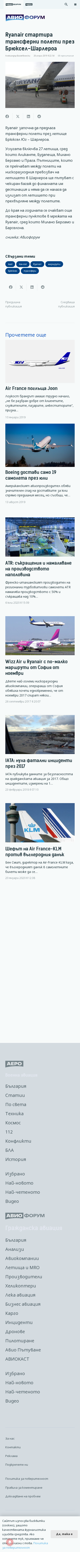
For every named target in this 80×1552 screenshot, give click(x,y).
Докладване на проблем (22, 1496)
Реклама (11, 1456)
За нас (9, 1438)
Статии (15, 1095)
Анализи (14, 1249)
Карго (11, 1313)
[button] (66, 4)
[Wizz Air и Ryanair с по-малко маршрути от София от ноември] (40, 663)
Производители (23, 1277)
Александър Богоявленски (17, 55)
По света (15, 1104)
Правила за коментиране (23, 1488)
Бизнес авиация (22, 1304)
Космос (13, 1123)
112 (9, 1132)
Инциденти (19, 1322)
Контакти (13, 1447)
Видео (12, 1201)
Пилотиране (19, 1341)
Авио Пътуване (23, 1350)
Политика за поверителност (26, 1479)
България (15, 1086)
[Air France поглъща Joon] (40, 379)
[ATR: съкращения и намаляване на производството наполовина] (40, 564)
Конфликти (18, 1141)
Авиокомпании (22, 1258)
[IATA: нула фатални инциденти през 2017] (40, 757)
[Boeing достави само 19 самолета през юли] (40, 464)
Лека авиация (20, 1295)
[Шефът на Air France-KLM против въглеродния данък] (40, 845)
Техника (14, 1114)
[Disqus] (40, 962)
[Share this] (7, 116)
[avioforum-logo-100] (25, 18)
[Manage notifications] (9, 1542)
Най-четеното (22, 1192)
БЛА (9, 1150)
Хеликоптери (20, 1286)
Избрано (15, 1174)
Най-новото (19, 1183)
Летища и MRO (22, 1267)
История (15, 1159)
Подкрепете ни (16, 1465)
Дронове (15, 1331)
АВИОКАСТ (17, 1359)
